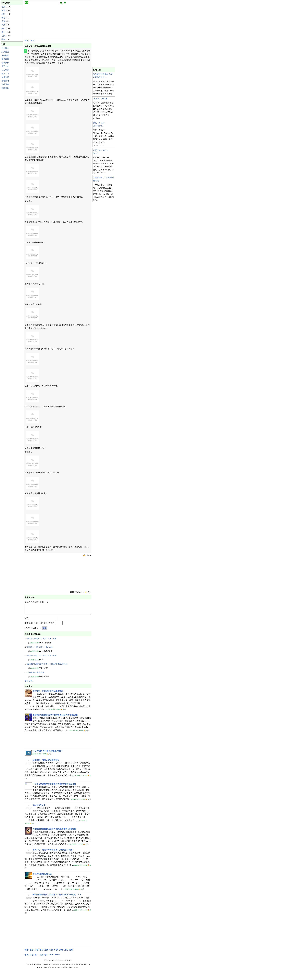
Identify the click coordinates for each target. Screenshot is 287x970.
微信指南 (5, 55)
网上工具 (5, 74)
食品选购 (5, 84)
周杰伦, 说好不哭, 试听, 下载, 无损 (42, 639)
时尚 (3, 25)
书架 (41, 955)
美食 (3, 32)
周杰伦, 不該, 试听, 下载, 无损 (40, 647)
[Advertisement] (12, 123)
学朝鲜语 (5, 88)
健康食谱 (5, 77)
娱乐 (3, 10)
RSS (51, 955)
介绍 (32, 955)
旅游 (3, 21)
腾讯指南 (5, 66)
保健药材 (5, 81)
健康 (3, 7)
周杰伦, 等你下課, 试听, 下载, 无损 (42, 656)
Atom (57, 955)
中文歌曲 (5, 48)
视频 (3, 39)
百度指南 (5, 70)
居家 (3, 14)
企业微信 (5, 63)
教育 (3, 18)
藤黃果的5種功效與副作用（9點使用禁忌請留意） (48, 664)
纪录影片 (5, 52)
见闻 (3, 36)
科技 (3, 28)
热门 (36, 955)
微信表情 (5, 59)
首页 (27, 41)
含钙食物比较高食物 (35, 672)
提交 (44, 628)
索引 (46, 955)
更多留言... (29, 681)
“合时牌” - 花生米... (101, 99)
